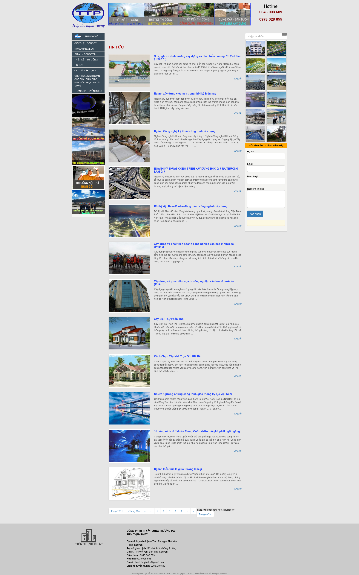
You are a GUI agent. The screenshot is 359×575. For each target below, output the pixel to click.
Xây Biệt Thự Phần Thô (169, 319)
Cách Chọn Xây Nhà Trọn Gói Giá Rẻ (177, 356)
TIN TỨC (78, 64)
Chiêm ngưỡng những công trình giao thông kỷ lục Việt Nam (193, 394)
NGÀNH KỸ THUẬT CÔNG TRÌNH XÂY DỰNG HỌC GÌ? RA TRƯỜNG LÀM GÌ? (196, 170)
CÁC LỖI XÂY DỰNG (85, 70)
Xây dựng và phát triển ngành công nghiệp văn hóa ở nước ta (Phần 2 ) (194, 245)
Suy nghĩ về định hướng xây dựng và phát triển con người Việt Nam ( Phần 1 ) (197, 57)
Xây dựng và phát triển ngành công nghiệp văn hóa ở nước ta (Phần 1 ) (194, 282)
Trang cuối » (205, 514)
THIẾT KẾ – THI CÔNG (86, 59)
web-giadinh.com (219, 573)
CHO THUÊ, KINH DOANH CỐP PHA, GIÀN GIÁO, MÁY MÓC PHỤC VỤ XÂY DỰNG (88, 80)
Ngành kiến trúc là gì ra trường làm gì (178, 469)
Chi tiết (237, 78)
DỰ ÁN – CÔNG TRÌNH (86, 54)
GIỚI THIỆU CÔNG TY (85, 43)
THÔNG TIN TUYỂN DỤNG (88, 90)
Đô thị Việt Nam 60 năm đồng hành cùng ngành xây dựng (191, 206)
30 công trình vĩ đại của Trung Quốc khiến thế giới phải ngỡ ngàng (197, 431)
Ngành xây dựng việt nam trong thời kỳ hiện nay (185, 93)
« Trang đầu (134, 510)
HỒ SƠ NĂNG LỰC (84, 48)
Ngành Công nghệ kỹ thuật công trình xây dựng (185, 131)
